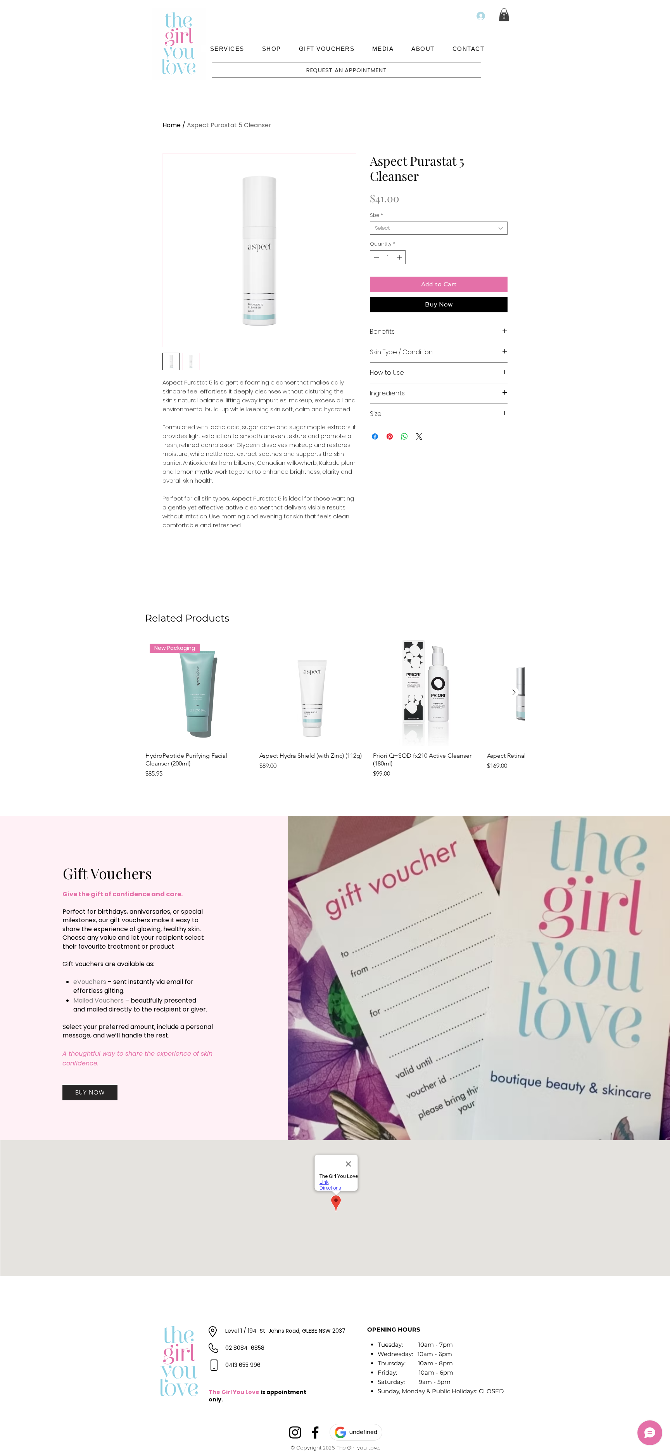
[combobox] (439, 228)
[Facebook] (315, 1432)
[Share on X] (419, 436)
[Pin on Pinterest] (389, 436)
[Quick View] (312, 692)
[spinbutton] (387, 257)
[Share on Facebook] (375, 436)
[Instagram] (295, 1432)
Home (171, 125)
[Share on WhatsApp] (404, 436)
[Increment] (400, 257)
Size (376, 215)
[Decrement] (375, 257)
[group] (335, 709)
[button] (227, 48)
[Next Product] (514, 692)
